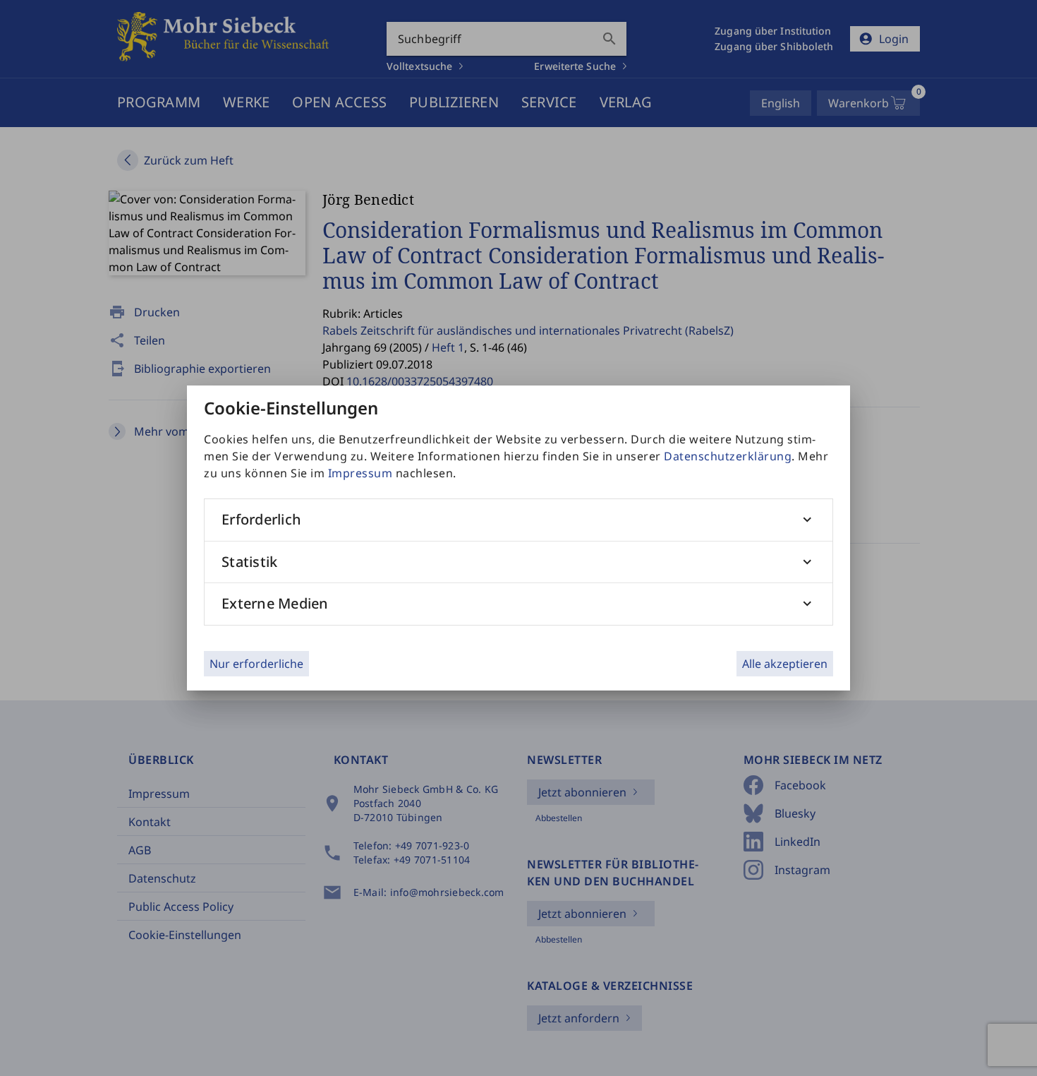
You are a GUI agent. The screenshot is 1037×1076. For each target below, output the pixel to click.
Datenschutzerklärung (728, 456)
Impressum (360, 473)
